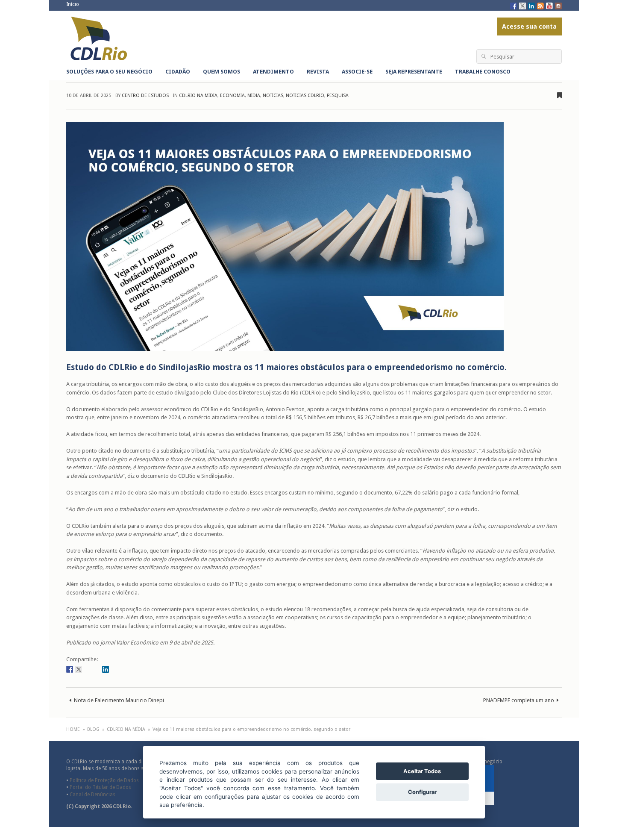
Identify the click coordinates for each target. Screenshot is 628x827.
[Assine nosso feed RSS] (540, 5)
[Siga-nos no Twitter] (522, 5)
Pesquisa (338, 95)
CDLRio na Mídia (198, 95)
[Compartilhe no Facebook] (69, 668)
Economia (232, 95)
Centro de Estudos (145, 95)
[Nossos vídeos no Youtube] (549, 5)
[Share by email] (114, 668)
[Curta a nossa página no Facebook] (513, 5)
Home (73, 729)
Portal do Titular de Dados (100, 787)
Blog (93, 729)
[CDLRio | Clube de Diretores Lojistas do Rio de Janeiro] (100, 38)
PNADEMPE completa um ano (518, 700)
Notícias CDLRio (305, 95)
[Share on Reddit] (87, 668)
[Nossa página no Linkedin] (531, 5)
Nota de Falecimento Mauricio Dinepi (119, 700)
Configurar (422, 792)
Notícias (273, 95)
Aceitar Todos (422, 771)
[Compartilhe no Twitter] (78, 668)
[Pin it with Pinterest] (96, 668)
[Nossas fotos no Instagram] (558, 5)
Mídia (253, 95)
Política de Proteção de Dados (104, 780)
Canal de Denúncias (92, 795)
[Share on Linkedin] (105, 668)
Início (72, 4)
